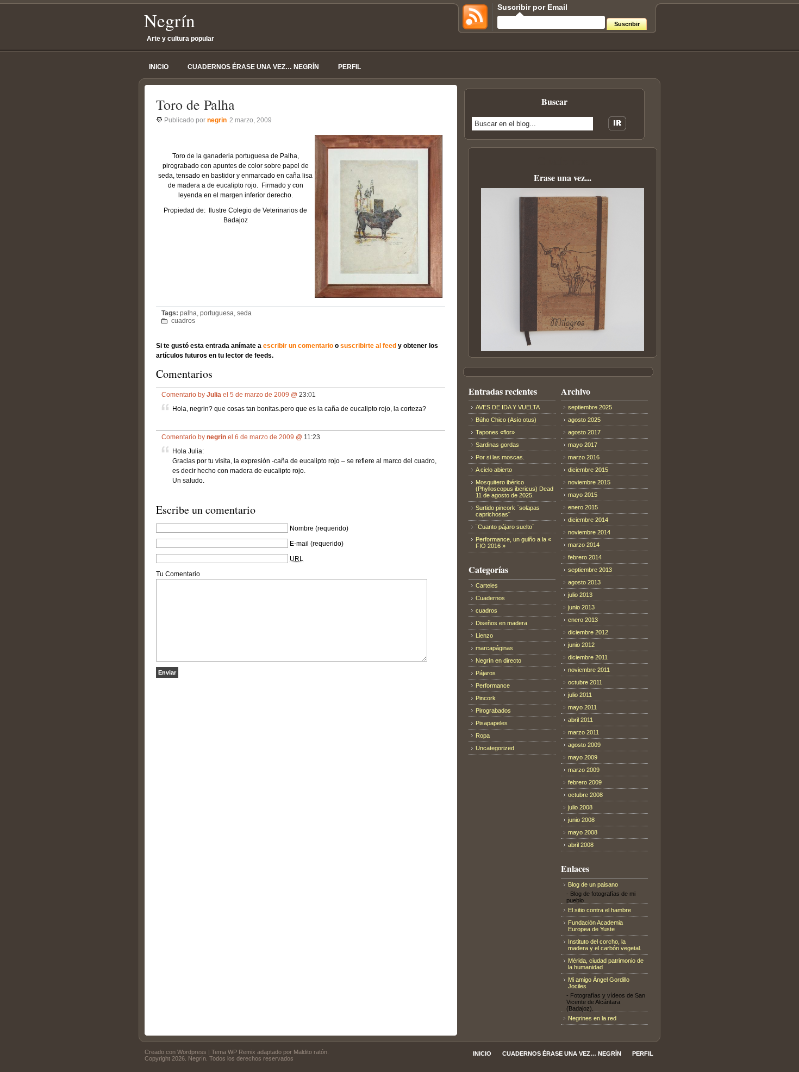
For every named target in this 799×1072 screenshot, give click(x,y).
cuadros (183, 321)
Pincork (486, 698)
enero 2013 (583, 619)
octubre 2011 (585, 682)
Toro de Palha (195, 104)
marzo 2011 (583, 732)
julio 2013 (580, 594)
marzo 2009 (584, 769)
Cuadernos (490, 598)
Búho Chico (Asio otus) (506, 419)
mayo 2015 (582, 494)
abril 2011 (580, 719)
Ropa (483, 735)
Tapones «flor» (495, 432)
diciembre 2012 (588, 632)
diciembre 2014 (588, 519)
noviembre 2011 (589, 669)
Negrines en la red (592, 1018)
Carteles (487, 585)
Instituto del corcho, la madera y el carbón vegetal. (604, 944)
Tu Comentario (178, 574)
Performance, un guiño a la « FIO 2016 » (513, 542)
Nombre (302, 528)
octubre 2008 (585, 794)
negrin (217, 120)
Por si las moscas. (500, 457)
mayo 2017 (582, 444)
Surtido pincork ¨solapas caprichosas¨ (508, 511)
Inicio (158, 67)
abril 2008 (581, 845)
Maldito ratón (310, 1052)
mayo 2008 (582, 832)
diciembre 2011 (588, 657)
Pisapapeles (492, 723)
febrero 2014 (585, 557)
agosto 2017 (584, 432)
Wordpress (192, 1052)
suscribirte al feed (368, 346)
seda (244, 313)
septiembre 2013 (590, 569)
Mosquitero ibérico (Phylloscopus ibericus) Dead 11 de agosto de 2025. (514, 488)
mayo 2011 (582, 707)
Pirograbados (493, 710)
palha (188, 313)
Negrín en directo (498, 660)
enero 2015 (583, 507)
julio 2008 (580, 807)
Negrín (169, 20)
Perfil (349, 67)
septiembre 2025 (590, 407)
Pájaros (486, 673)
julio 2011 (580, 694)
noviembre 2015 (589, 482)
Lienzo (484, 635)
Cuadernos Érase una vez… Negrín (253, 67)
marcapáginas (494, 648)
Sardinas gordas (497, 444)
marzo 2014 (584, 544)
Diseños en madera (501, 623)
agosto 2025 (584, 419)
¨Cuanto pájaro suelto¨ (505, 526)
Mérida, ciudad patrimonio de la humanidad (606, 963)
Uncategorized (495, 748)
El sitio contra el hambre (599, 910)
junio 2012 (581, 644)
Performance (493, 685)
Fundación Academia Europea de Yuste (595, 925)
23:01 (307, 394)
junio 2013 (581, 607)
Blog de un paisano (593, 884)
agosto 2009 (584, 744)
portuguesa (217, 313)
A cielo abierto (494, 469)
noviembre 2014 (589, 532)
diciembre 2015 (588, 469)
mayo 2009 (582, 757)
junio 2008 (581, 820)
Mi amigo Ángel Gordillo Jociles (598, 982)
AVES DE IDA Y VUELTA (508, 407)
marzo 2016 (584, 457)
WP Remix (241, 1052)
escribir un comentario (298, 346)
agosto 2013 (584, 582)
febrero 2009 (585, 782)
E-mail (299, 543)
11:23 (312, 437)
